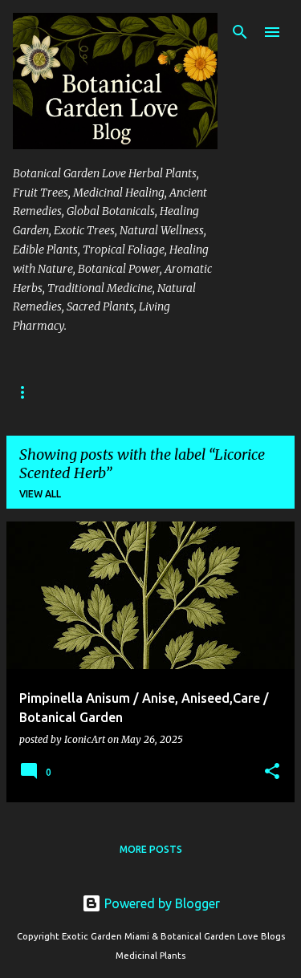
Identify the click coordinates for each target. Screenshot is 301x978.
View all (40, 494)
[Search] (240, 32)
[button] (272, 772)
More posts (151, 849)
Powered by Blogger (160, 903)
